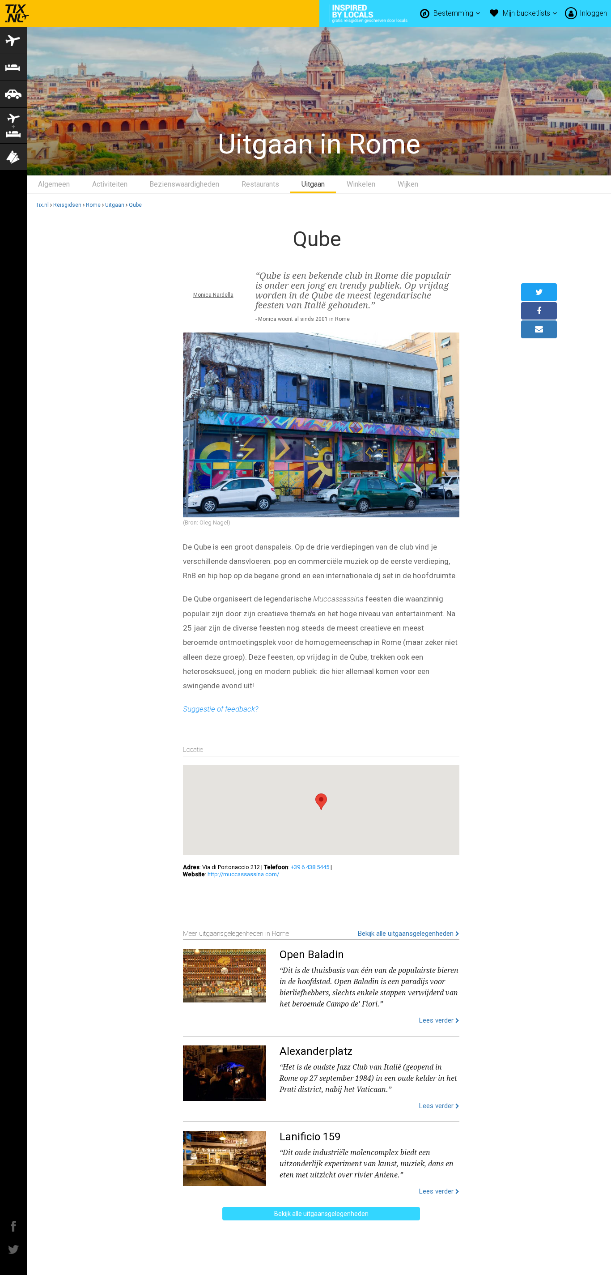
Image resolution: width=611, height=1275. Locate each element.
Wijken (408, 184)
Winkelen (361, 184)
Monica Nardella (213, 295)
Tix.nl (42, 205)
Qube (135, 205)
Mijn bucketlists (527, 13)
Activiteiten (109, 184)
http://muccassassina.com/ (243, 874)
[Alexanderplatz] (224, 1070)
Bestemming (454, 13)
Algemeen (54, 184)
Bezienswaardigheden (184, 184)
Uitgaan (313, 184)
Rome (93, 205)
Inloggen (593, 13)
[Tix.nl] (15, 13)
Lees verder (437, 1020)
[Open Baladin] (224, 973)
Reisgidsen (67, 205)
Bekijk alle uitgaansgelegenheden (406, 934)
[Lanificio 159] (224, 1156)
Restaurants (260, 184)
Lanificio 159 (310, 1136)
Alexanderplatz (316, 1051)
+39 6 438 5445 (310, 867)
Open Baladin (312, 954)
